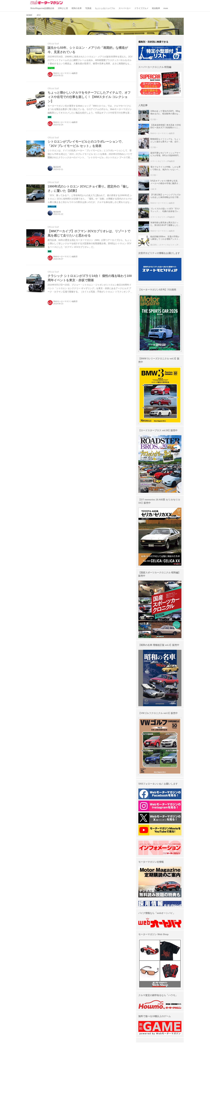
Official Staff (53, 44)
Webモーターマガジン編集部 (65, 73)
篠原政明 (57, 167)
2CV (33, 28)
